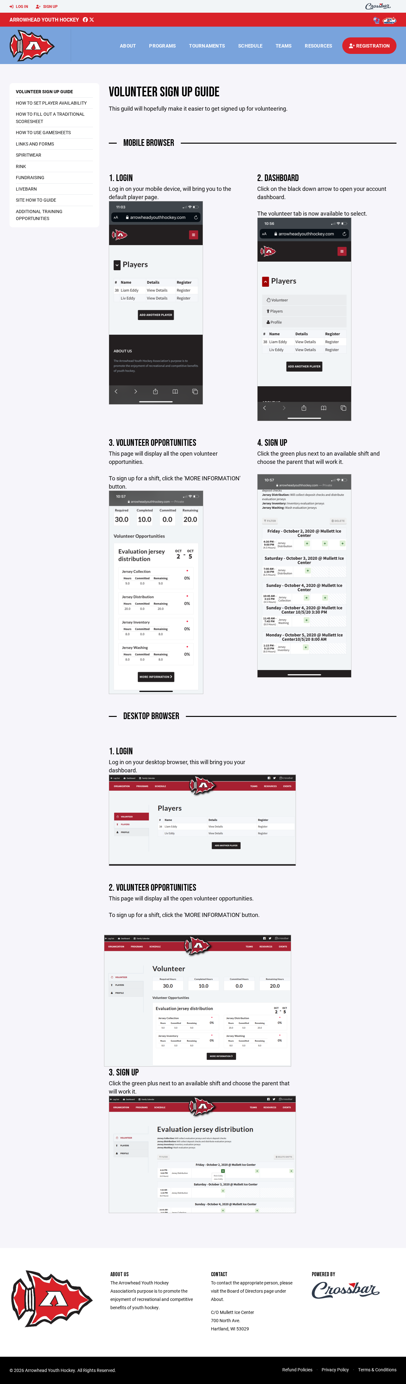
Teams (283, 45)
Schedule (250, 45)
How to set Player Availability (51, 103)
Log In (21, 6)
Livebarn (26, 189)
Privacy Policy (335, 1370)
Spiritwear (28, 155)
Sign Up (50, 6)
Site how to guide (36, 200)
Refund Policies (297, 1370)
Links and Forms (35, 144)
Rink (21, 166)
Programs (162, 45)
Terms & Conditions (377, 1370)
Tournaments (207, 45)
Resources (318, 45)
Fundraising (30, 177)
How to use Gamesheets (43, 132)
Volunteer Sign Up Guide (44, 91)
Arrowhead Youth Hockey (44, 19)
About (128, 45)
